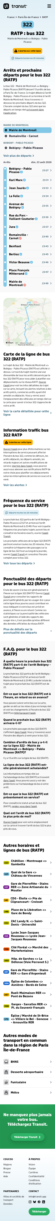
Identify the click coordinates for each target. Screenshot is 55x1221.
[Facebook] (39, 1201)
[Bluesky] (34, 1202)
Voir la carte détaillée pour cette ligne (26, 413)
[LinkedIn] (43, 1201)
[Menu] (49, 6)
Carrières (33, 1172)
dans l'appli (20, 732)
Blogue (7, 1168)
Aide (5, 1176)
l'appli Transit (18, 554)
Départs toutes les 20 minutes (29, 58)
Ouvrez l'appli (10, 449)
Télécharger (39, 1211)
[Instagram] (30, 1201)
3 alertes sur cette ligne (29, 50)
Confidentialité (36, 1176)
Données (8, 1203)
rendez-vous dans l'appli (24, 806)
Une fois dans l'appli (22, 465)
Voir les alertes (13, 485)
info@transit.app (37, 1196)
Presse (6, 1172)
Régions (7, 1164)
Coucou (8, 1159)
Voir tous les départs (17, 563)
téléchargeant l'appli (25, 712)
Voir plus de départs (17, 155)
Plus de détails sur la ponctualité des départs (20, 631)
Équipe (32, 1168)
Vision (32, 1164)
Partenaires (11, 1191)
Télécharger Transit (25, 1137)
